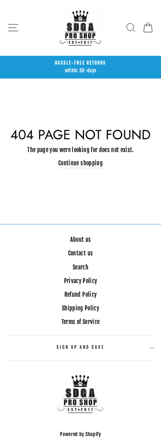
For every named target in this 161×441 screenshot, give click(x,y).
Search (80, 267)
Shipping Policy (80, 308)
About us (80, 239)
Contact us (80, 253)
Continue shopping (80, 163)
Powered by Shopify (80, 434)
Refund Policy (80, 294)
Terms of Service (80, 321)
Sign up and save (81, 347)
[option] (80, 67)
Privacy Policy (80, 280)
